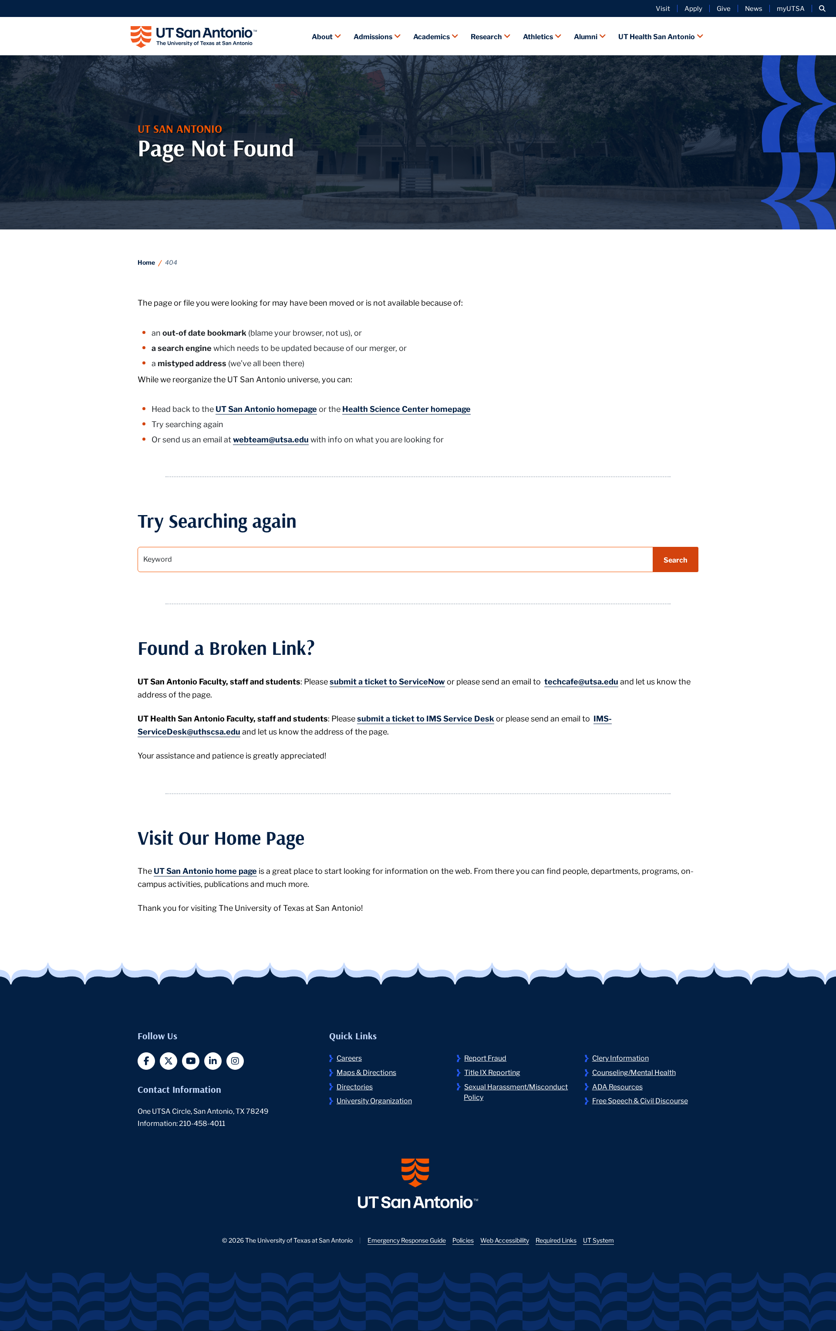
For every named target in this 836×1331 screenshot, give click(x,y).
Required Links (556, 1240)
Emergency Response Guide (406, 1240)
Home (146, 262)
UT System (598, 1240)
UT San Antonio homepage (266, 408)
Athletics (538, 36)
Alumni (585, 36)
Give (724, 8)
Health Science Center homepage (406, 408)
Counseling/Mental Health (634, 1072)
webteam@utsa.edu (271, 439)
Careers (349, 1057)
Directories (355, 1086)
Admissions (373, 36)
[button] (822, 8)
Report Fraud (485, 1057)
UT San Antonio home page (205, 870)
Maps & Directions (366, 1072)
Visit (663, 8)
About (322, 36)
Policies (463, 1240)
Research (486, 36)
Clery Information (620, 1057)
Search (676, 559)
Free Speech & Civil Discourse (640, 1100)
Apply (693, 8)
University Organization (374, 1100)
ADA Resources (617, 1086)
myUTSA (791, 8)
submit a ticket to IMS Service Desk (425, 718)
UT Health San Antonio (656, 36)
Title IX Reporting (492, 1072)
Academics (431, 36)
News (753, 8)
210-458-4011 (202, 1123)
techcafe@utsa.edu (581, 681)
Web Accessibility (504, 1240)
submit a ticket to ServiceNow (387, 681)
